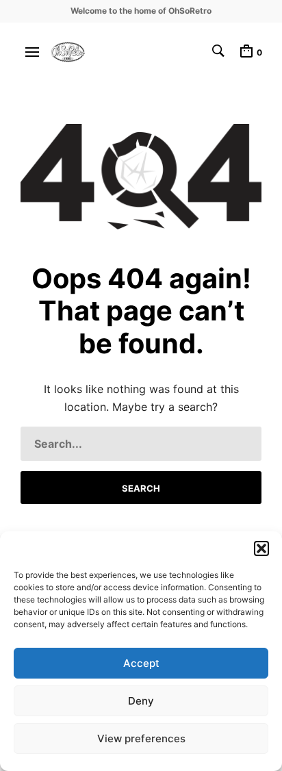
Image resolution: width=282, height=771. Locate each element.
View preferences (141, 738)
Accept (141, 663)
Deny (141, 700)
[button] (261, 548)
